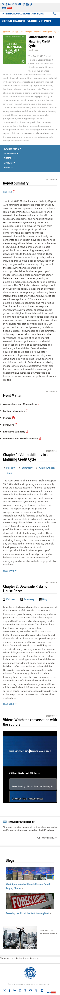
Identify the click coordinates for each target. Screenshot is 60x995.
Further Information (14, 411)
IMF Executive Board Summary (20, 438)
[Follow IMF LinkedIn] (9, 4)
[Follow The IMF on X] (3, 4)
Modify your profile (45, 837)
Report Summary (11, 148)
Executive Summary (14, 432)
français (29, 31)
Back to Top (50, 179)
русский (6, 31)
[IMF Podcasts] (36, 990)
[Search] (55, 13)
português (47, 31)
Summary (27, 468)
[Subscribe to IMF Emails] (27, 4)
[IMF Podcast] (23, 4)
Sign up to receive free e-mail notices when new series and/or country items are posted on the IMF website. (30, 828)
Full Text (7, 192)
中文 (22, 31)
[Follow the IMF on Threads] (16, 4)
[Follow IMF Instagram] (13, 4)
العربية (56, 31)
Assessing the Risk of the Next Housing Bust (27, 913)
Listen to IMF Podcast (46, 932)
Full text (10, 468)
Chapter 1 (8, 158)
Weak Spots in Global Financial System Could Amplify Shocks (28, 886)
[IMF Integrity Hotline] (31, 4)
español (37, 31)
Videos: (7, 167)
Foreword (8, 425)
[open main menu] (55, 6)
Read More (8, 570)
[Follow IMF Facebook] (6, 4)
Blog (9, 473)
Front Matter (10, 153)
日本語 (15, 31)
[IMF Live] (51, 990)
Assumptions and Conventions (20, 404)
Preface (7, 418)
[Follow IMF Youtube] (19, 4)
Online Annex (47, 468)
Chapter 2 (8, 162)
